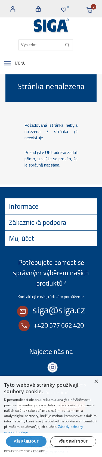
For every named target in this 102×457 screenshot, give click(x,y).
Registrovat (13, 9)
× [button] (96, 382)
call (24, 325)
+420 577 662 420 (59, 325)
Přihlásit (38, 9)
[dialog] (51, 416)
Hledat (67, 45)
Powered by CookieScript (24, 451)
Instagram (52, 367)
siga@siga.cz (58, 309)
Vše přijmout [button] (26, 441)
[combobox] (45, 45)
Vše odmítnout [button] (73, 441)
